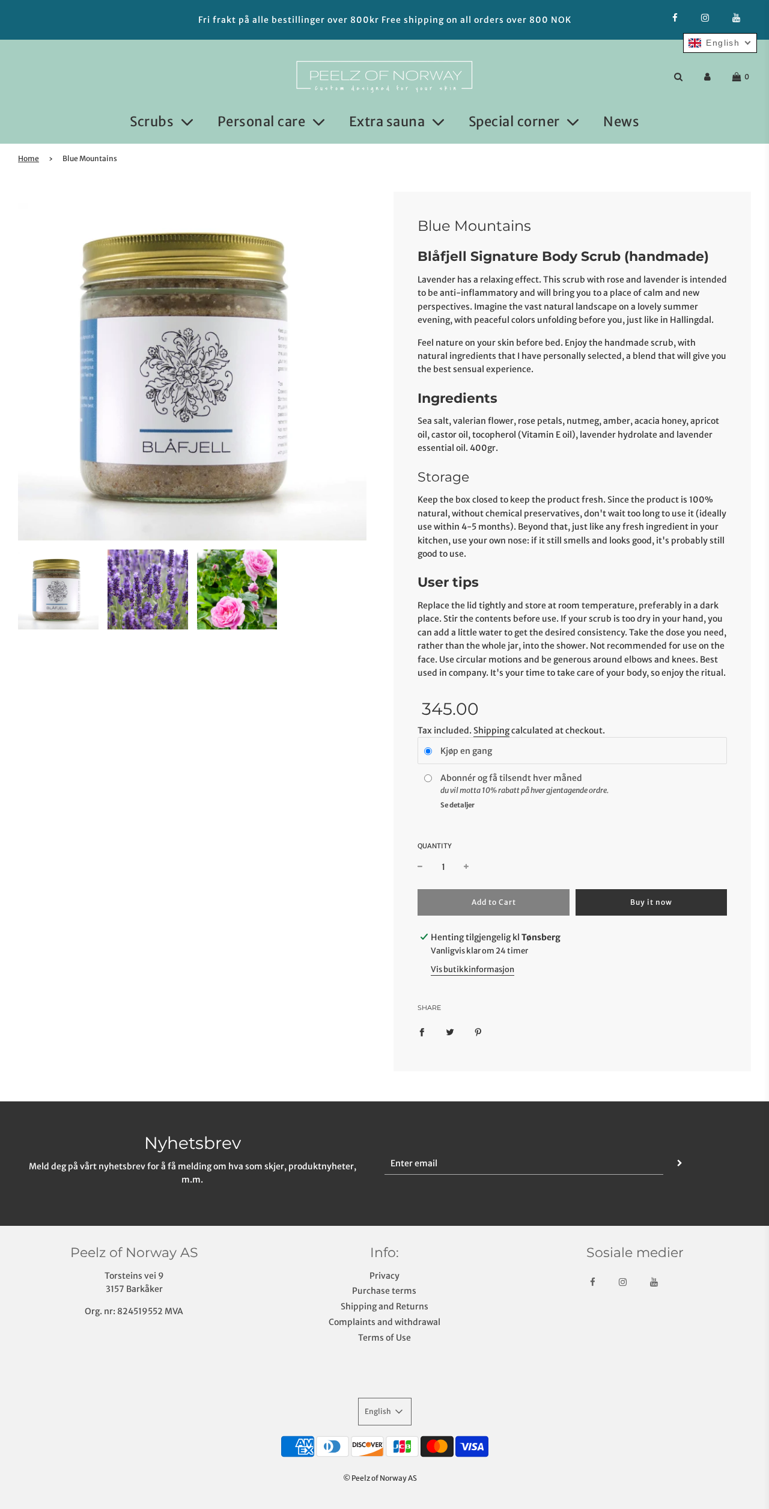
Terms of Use (384, 1337)
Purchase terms (384, 1290)
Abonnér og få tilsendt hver (496, 778)
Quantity (435, 846)
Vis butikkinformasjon (472, 969)
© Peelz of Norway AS (380, 1478)
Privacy (384, 1275)
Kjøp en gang (466, 750)
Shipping (491, 730)
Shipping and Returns (384, 1306)
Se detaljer (457, 805)
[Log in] (707, 77)
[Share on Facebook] (422, 1031)
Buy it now (651, 902)
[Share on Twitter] (450, 1031)
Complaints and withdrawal (384, 1322)
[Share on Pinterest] (478, 1031)
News (621, 121)
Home (28, 158)
